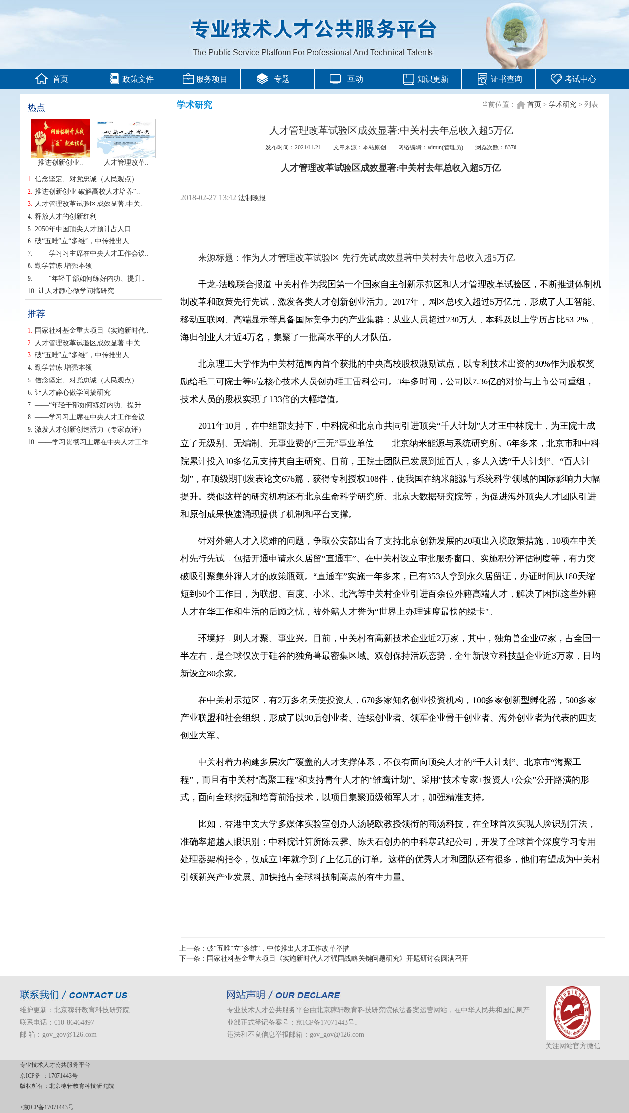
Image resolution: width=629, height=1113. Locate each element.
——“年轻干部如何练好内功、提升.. (90, 278)
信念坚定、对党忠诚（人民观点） (86, 179)
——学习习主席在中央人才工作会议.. (92, 253)
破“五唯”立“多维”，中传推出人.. (84, 241)
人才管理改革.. (126, 162)
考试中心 (580, 79)
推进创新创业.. (60, 162)
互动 (355, 79)
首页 (60, 79)
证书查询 (506, 79)
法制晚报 (252, 198)
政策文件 (138, 79)
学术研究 (562, 104)
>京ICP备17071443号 (47, 1107)
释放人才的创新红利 (66, 216)
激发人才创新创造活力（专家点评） (90, 429)
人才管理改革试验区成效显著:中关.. (89, 203)
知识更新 (433, 79)
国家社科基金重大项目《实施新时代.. (92, 330)
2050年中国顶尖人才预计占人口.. (85, 229)
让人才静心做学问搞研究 (76, 290)
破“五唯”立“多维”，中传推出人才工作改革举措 (278, 948)
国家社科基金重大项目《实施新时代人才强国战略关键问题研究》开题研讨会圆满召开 (337, 958)
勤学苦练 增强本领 (63, 265)
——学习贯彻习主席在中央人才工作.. (95, 442)
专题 (281, 79)
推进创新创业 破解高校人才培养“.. (87, 191)
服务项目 (212, 79)
